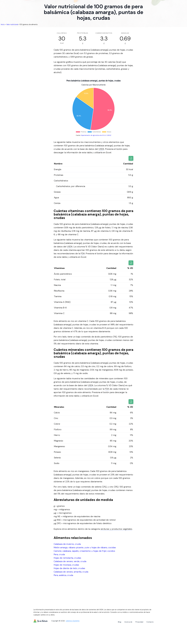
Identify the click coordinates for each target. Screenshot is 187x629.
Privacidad (139, 622)
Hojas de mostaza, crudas (66, 564)
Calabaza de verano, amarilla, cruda (71, 571)
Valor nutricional (12, 24)
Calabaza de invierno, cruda (67, 544)
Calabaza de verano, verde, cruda (70, 561)
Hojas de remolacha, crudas (67, 557)
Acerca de (128, 622)
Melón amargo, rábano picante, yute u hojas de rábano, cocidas (85, 547)
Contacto (150, 622)
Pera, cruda (59, 554)
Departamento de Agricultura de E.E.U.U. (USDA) (96, 135)
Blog (119, 622)
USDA (101, 149)
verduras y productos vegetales (116, 529)
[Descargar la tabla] (131, 158)
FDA (83, 253)
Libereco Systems (72, 621)
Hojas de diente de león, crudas (69, 568)
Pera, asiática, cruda (63, 575)
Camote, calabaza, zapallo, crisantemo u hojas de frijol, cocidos (84, 551)
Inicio (3, 24)
